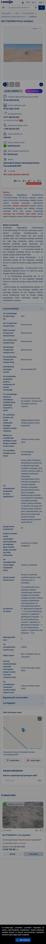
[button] (23, 940)
